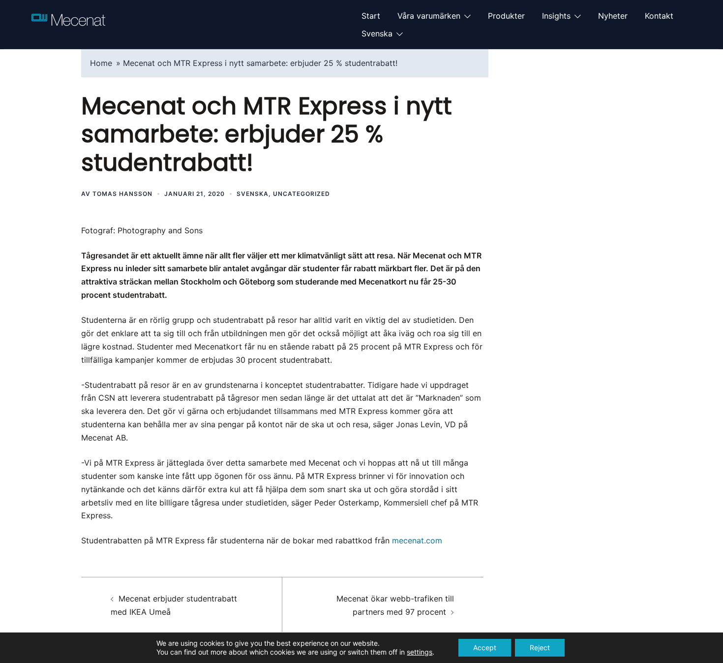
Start (371, 16)
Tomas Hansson (122, 193)
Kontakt (659, 16)
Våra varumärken (428, 16)
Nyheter (613, 16)
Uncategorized (301, 193)
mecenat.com (417, 540)
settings (419, 652)
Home (101, 63)
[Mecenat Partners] (68, 24)
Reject (540, 647)
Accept (484, 647)
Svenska (377, 33)
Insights (556, 16)
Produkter (506, 16)
